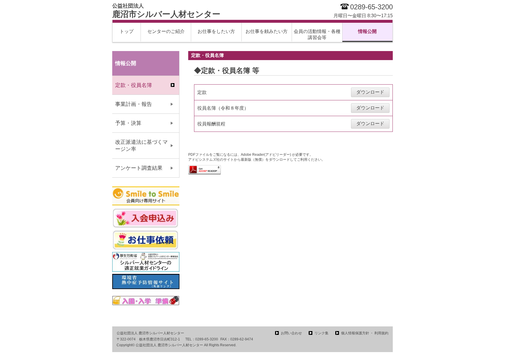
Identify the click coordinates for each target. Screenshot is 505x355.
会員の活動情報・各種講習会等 (317, 34)
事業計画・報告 (133, 104)
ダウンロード (370, 92)
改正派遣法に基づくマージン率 (141, 145)
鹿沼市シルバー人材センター (166, 11)
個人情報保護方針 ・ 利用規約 (364, 333)
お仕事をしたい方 (216, 31)
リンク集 (321, 333)
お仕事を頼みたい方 (266, 31)
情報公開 (367, 31)
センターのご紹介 (166, 31)
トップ (127, 31)
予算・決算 (128, 123)
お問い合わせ (291, 333)
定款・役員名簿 (133, 85)
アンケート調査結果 (138, 168)
